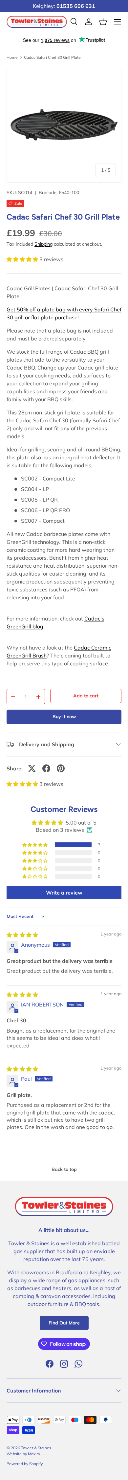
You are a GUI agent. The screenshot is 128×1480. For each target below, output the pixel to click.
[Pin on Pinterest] (60, 768)
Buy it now (64, 717)
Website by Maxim (23, 1453)
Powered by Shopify (25, 1463)
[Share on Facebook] (46, 768)
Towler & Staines (36, 1447)
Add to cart (85, 696)
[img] (22, 935)
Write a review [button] (64, 892)
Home (12, 57)
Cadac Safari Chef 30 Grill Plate (52, 57)
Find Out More (64, 1323)
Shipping (43, 244)
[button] (23, 259)
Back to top (64, 1169)
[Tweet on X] (32, 768)
